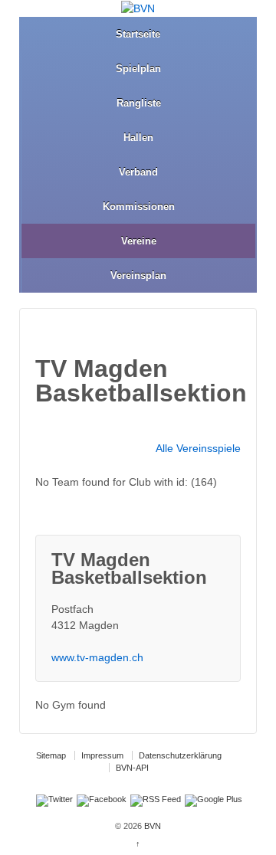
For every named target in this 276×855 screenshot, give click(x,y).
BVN (151, 825)
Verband (138, 172)
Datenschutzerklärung (180, 755)
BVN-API (132, 767)
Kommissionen (139, 206)
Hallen (138, 137)
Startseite (138, 34)
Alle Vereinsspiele (198, 448)
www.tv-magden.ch (97, 657)
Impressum (102, 755)
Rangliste (139, 103)
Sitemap (51, 755)
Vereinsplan (138, 275)
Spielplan (138, 68)
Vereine (138, 241)
